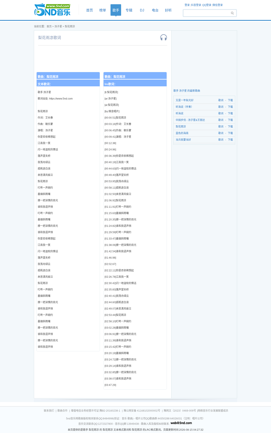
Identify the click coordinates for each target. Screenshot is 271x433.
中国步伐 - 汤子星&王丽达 (190, 120)
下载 (230, 100)
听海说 (179, 113)
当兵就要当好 (183, 139)
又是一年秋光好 (185, 100)
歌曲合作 (62, 410)
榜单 (102, 10)
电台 (155, 10)
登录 (187, 5)
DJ (142, 10)
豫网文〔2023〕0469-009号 (180, 410)
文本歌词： (45, 84)
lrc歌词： (111, 84)
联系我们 (49, 410)
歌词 (220, 100)
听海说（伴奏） (185, 106)
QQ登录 (206, 5)
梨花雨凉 (70, 26)
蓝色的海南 (182, 133)
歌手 (115, 10)
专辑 (129, 10)
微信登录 (218, 5)
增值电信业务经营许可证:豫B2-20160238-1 (95, 410)
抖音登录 (196, 5)
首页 (55, 9)
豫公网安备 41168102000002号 (142, 410)
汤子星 (58, 26)
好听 (168, 10)
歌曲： (48, 76)
